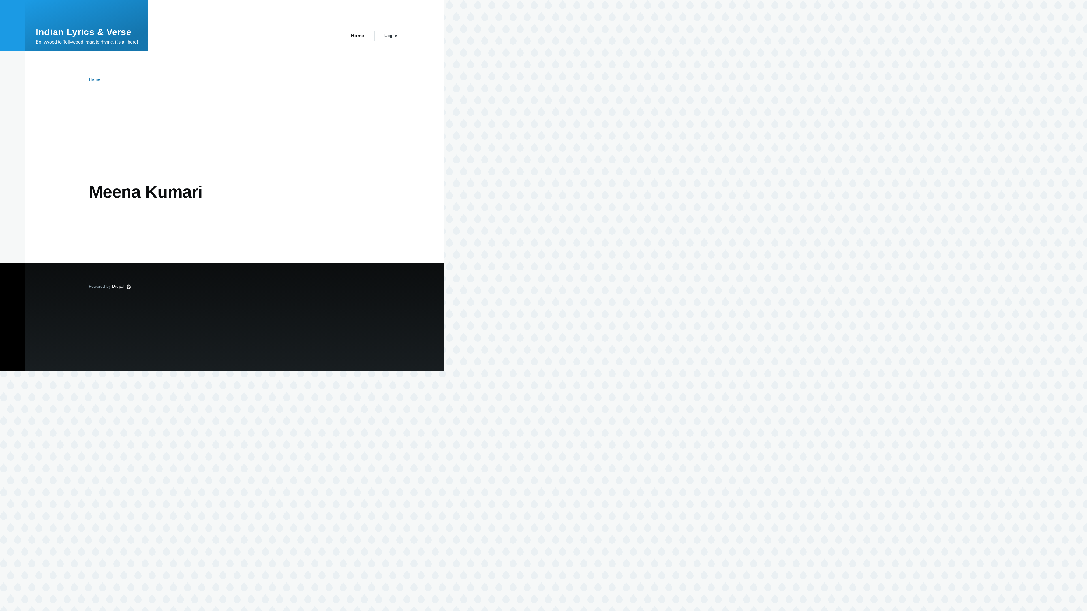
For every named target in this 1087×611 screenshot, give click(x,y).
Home (94, 79)
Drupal (118, 286)
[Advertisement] (216, 139)
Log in (390, 35)
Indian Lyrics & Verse (83, 32)
